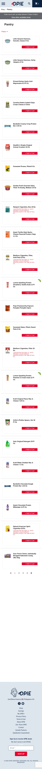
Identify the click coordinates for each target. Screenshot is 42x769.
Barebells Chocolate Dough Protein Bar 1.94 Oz (23, 485)
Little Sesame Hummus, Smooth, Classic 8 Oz (22, 40)
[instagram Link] (23, 703)
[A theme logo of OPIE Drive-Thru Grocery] (17, 4)
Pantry (9, 9)
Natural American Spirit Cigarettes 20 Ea (21, 527)
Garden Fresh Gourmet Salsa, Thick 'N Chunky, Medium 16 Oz (24, 187)
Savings (21, 711)
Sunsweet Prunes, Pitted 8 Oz (24, 166)
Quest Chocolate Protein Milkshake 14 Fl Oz (22, 506)
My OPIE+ (21, 714)
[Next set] (31, 573)
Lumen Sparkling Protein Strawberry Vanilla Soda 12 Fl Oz (24, 285)
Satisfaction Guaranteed (21, 733)
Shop (3, 9)
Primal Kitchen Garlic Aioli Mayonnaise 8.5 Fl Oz (23, 82)
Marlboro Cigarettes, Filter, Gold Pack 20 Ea (23, 256)
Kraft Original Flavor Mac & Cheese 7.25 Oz (23, 400)
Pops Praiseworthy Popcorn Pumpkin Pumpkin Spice (23, 307)
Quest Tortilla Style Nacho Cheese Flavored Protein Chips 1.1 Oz (24, 234)
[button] (30, 46)
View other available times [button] (21, 17)
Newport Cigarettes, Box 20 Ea (24, 207)
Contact (21, 727)
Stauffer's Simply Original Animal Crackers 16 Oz (22, 146)
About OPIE (21, 722)
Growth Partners (21, 730)
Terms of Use (21, 719)
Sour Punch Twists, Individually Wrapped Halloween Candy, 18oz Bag (24, 556)
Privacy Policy (21, 716)
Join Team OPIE (21, 724)
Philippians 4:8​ (29, 699)
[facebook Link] (19, 703)
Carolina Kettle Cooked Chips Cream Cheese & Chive (24, 104)
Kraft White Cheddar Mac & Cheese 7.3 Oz (23, 464)
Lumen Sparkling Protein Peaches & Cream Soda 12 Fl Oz (23, 378)
